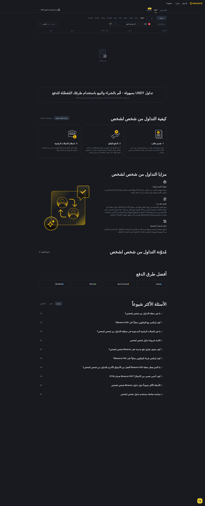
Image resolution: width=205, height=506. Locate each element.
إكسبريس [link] (163, 10)
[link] (151, 284)
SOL (115, 18)
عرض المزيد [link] (45, 252)
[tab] (163, 10)
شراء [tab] (161, 18)
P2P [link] (155, 10)
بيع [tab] (152, 18)
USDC (131, 18)
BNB (125, 18)
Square (169, 3)
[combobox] (146, 24)
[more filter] (110, 24)
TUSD (103, 18)
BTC (136, 18)
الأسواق (184, 3)
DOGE (97, 18)
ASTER (90, 18)
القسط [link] (149, 10)
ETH (120, 18)
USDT (142, 18)
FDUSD (109, 18)
